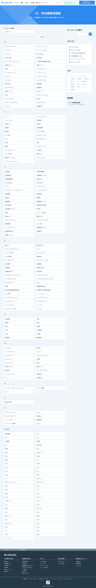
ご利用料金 (6, 565)
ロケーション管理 (10, 423)
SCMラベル (8, 523)
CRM (38, 464)
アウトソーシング (42, 46)
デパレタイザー (9, 282)
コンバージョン (41, 157)
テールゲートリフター (43, 260)
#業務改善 (86, 78)
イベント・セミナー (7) (78, 59)
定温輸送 (7, 267)
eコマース (39, 478)
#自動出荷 (79, 78)
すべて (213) (74, 47)
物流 (38, 363)
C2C (38, 460)
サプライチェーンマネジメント (14, 190)
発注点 (38, 348)
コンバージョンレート (11, 161)
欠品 (6, 142)
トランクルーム (9, 301)
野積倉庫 (39, 337)
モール (7, 392)
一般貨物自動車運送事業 (44, 61)
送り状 (38, 99)
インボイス (8, 80)
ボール (7, 378)
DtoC (6, 475)
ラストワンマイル (10, 412)
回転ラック (8, 124)
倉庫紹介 (6, 571)
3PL (38, 434)
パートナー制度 (43, 567)
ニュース (78, 565)
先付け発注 (40, 183)
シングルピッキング (42, 220)
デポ (38, 282)
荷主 (38, 323)
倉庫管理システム (42, 227)
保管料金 (39, 378)
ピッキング (8, 359)
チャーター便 (9, 253)
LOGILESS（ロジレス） (9, 549)
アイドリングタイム (10, 46)
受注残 (38, 209)
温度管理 (39, 106)
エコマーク (40, 91)
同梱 (6, 286)
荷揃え (7, 323)
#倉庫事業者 (84, 81)
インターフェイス (10, 72)
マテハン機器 (40, 388)
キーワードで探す (9, 28)
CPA (6, 464)
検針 (38, 142)
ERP (6, 486)
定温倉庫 (7, 264)
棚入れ (7, 245)
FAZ (38, 486)
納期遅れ (7, 337)
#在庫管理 (72, 86)
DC (37, 471)
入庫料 (38, 334)
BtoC (6, 460)
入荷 (6, 330)
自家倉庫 (7, 194)
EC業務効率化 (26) (76, 56)
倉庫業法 (39, 231)
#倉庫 (78, 86)
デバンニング (9, 538)
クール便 (7, 135)
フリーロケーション (42, 370)
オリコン (7, 106)
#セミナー (84, 86)
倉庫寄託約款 (9, 231)
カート (7, 116)
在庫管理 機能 (25, 561)
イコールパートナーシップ (12, 61)
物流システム (9, 366)
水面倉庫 (7, 224)
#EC (78, 81)
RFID (38, 516)
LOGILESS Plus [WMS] (27, 567)
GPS (38, 493)
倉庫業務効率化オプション (28, 565)
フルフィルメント (10, 374)
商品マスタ (40, 216)
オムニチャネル (41, 102)
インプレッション (42, 76)
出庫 (6, 212)
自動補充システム (42, 201)
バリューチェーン (10, 351)
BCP (6, 456)
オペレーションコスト (11, 102)
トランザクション (42, 301)
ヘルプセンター (43, 565)
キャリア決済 (40, 131)
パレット (39, 351)
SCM (38, 519)
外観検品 (39, 120)
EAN (38, 475)
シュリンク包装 (41, 212)
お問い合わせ (87, 2)
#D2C (78, 84)
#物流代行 (72, 81)
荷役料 (38, 326)
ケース (7, 139)
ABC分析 (39, 445)
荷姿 (38, 319)
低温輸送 (39, 264)
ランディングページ (10, 416)
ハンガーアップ (9, 355)
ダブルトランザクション (12, 249)
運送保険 (39, 84)
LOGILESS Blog (61, 561)
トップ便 (7, 294)
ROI (6, 519)
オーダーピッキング (42, 95)
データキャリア (9, 260)
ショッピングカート (10, 220)
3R (6, 437)
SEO (38, 523)
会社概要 (78, 561)
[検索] (90, 34)
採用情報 (78, 563)
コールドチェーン (42, 146)
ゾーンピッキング (10, 227)
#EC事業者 (72, 78)
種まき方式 (40, 245)
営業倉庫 (39, 87)
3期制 (38, 441)
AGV (38, 449)
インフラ (7, 76)
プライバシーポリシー (33, 578)
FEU (6, 490)
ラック (38, 412)
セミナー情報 (61, 563)
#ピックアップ (73, 76)
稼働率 (7, 128)
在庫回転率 (8, 175)
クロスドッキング (42, 135)
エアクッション (9, 87)
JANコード (8, 501)
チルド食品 (8, 256)
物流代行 (7, 370)
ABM (6, 449)
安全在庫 (39, 58)
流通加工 (39, 416)
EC (6, 478)
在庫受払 (7, 171)
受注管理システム (10, 209)
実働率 (38, 198)
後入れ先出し (40, 54)
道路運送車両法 (41, 286)
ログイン (59, 2)
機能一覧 (6, 561)
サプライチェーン (42, 186)
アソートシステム (42, 50)
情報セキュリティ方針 (43, 578)
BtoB (38, 456)
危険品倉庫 (40, 128)
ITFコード (40, 497)
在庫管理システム (42, 175)
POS (38, 512)
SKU (6, 527)
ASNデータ (40, 452)
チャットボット (41, 253)
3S (37, 437)
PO (6, 512)
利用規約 (25, 578)
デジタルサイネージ (42, 275)
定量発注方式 (9, 271)
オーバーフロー (9, 99)
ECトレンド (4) (75, 62)
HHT (6, 497)
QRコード (8, 516)
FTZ (38, 490)
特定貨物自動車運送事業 (12, 290)
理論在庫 (39, 420)
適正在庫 (39, 271)
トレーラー (40, 305)
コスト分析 (8, 154)
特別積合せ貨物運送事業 (44, 290)
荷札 (6, 326)
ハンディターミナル (42, 355)
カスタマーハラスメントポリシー (65, 578)
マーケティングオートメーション (14, 388)
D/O (6, 471)
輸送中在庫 (8, 402)
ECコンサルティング (11, 482)
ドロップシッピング (10, 309)
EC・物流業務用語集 (76, 103)
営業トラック (9, 91)
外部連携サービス (8, 563)
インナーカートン (42, 72)
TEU (38, 531)
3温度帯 (7, 441)
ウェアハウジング (42, 80)
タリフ (38, 249)
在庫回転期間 (40, 171)
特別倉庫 (7, 434)
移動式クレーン (9, 65)
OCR (38, 505)
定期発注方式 (40, 267)
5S (6, 445)
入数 (6, 69)
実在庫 (7, 198)
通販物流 (39, 256)
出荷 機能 (24, 563)
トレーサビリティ (10, 305)
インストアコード (42, 69)
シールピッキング (42, 190)
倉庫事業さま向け (26, 558)
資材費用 (39, 194)
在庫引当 (39, 179)
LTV (6, 505)
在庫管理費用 (9, 179)
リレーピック (9, 420)
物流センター (40, 366)
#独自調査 (72, 89)
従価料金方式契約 (42, 205)
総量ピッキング (9, 235)
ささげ (7, 186)
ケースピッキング (42, 139)
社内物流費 (8, 205)
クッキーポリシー (53, 578)
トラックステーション (11, 297)
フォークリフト (9, 363)
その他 (42, 37)
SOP (38, 527)
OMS (6, 508)
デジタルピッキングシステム (45, 279)
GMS (6, 493)
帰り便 (38, 124)
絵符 (6, 95)
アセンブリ (8, 50)
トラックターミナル (42, 297)
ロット (38, 423)
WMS (38, 534)
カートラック (9, 120)
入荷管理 (39, 330)
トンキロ (39, 309)
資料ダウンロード (8, 569)
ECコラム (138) (75, 50)
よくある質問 (43, 561)
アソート (7, 54)
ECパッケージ (41, 482)
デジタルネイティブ (10, 279)
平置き (38, 359)
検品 (6, 146)
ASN (6, 452)
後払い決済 (8, 58)
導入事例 (32, 2)
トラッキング (40, 294)
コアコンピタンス (10, 150)
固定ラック (40, 154)
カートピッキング (42, 116)
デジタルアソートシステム (12, 275)
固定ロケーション (10, 157)
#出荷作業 (84, 84)
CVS (38, 467)
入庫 (6, 334)
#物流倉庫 (72, 84)
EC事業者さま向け (8, 558)
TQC (6, 534)
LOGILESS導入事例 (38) (78, 53)
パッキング (8, 348)
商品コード (8, 216)
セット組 (39, 224)
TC (6, 531)
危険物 (7, 131)
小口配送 (39, 150)
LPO (38, 501)
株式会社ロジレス (80, 558)
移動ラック (40, 65)
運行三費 (7, 84)
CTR (6, 467)
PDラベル (39, 508)
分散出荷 (39, 374)
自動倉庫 (7, 201)
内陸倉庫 (7, 319)
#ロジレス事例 (82, 76)
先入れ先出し (9, 183)
